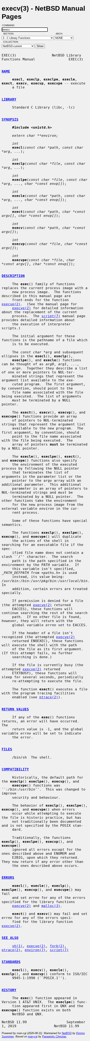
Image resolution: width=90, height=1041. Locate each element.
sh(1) (17, 946)
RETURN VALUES (15, 709)
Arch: (61, 33)
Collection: (11, 42)
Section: (9, 33)
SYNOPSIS (10, 119)
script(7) (50, 316)
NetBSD (67, 1033)
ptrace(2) (48, 697)
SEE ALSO (10, 938)
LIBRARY (9, 99)
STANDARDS (11, 962)
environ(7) (35, 950)
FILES (7, 749)
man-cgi (32, 1036)
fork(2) (57, 946)
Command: (9, 25)
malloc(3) (50, 906)
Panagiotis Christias (54, 1036)
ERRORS (8, 878)
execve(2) (11, 304)
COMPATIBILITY (15, 769)
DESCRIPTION (13, 276)
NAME (6, 71)
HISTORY (9, 990)
